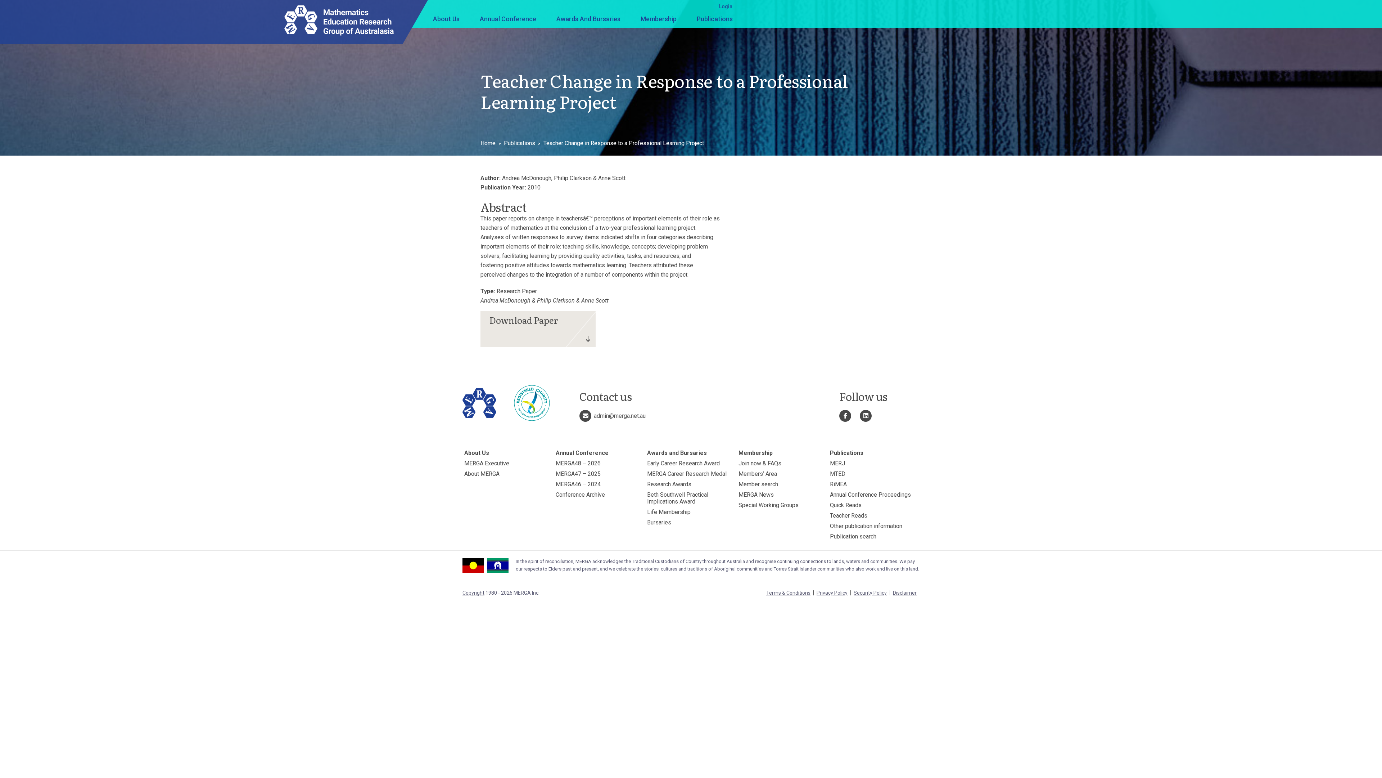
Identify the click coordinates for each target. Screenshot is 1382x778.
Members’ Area (758, 473)
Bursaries (659, 522)
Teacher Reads (848, 515)
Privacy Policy (832, 593)
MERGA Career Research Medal (687, 473)
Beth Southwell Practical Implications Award (677, 498)
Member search (758, 484)
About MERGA (482, 473)
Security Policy (870, 593)
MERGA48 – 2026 (578, 463)
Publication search (853, 536)
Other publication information (866, 526)
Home (488, 143)
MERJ (837, 463)
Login (725, 6)
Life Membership (669, 512)
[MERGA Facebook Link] (845, 415)
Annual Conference (508, 19)
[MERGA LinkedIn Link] (866, 415)
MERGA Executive (486, 463)
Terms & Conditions (788, 593)
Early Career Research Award (683, 463)
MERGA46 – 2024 (578, 484)
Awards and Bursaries (588, 19)
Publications (715, 19)
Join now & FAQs (760, 463)
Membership (659, 19)
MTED (837, 473)
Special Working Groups (769, 505)
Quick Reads (846, 505)
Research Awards (669, 484)
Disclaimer (905, 593)
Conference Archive (580, 494)
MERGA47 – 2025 (578, 473)
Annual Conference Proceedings (870, 494)
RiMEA (838, 484)
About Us (446, 19)
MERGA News (756, 494)
